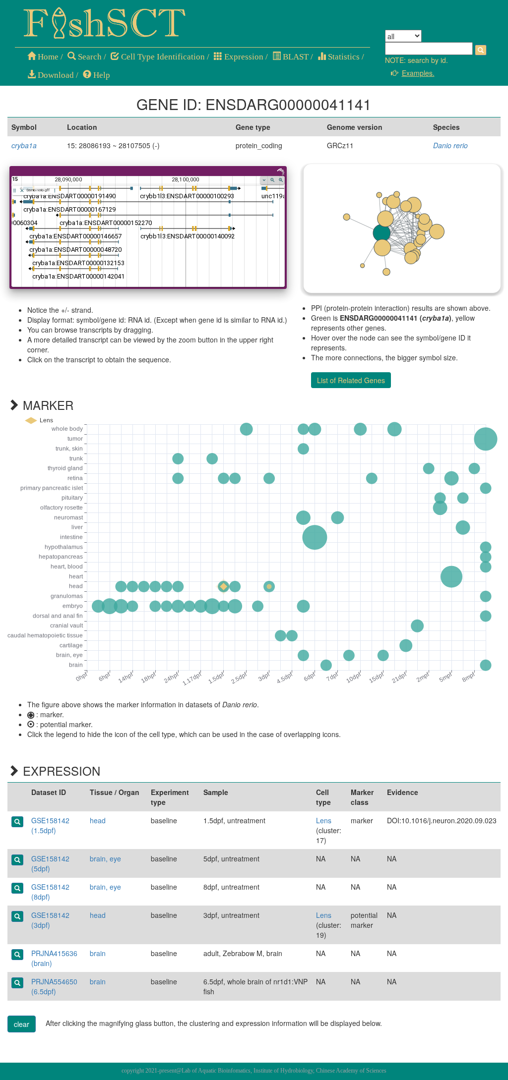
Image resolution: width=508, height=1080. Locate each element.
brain (98, 953)
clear (21, 1024)
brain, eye (105, 858)
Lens (323, 820)
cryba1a (24, 145)
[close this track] (22, 190)
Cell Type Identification (162, 56)
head (98, 820)
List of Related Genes (351, 380)
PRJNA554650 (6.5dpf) (54, 986)
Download (55, 75)
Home (47, 56)
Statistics (343, 56)
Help (100, 75)
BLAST (295, 56)
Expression (242, 56)
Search (89, 56)
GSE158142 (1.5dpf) (50, 825)
